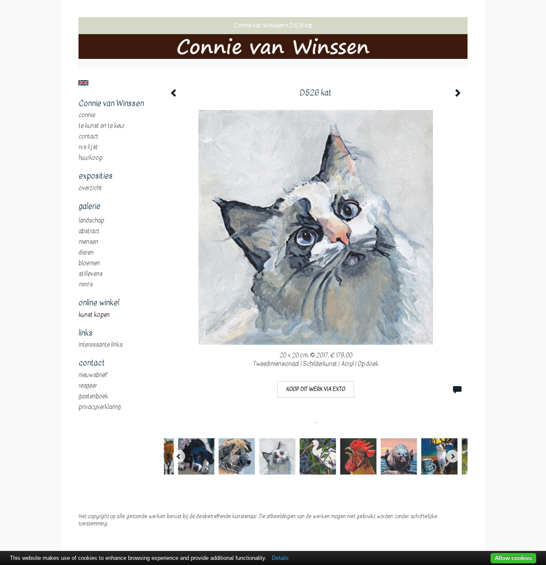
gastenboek (93, 396)
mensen (88, 242)
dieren (85, 252)
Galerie (89, 206)
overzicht (90, 188)
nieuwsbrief (92, 375)
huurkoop (90, 158)
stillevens (90, 274)
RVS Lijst (88, 147)
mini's (85, 284)
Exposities (95, 176)
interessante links (100, 345)
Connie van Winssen (259, 25)
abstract (88, 231)
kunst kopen (94, 315)
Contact (88, 136)
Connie (86, 115)
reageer (87, 386)
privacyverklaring (99, 407)
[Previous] (178, 456)
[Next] (452, 456)
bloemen (89, 263)
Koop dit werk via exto (315, 389)
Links (85, 333)
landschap (91, 220)
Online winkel (98, 303)
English (83, 82)
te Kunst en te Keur (101, 126)
